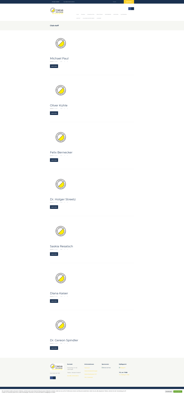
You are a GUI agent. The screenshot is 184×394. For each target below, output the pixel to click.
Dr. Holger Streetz (63, 199)
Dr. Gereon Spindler (64, 340)
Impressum (87, 367)
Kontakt (78, 18)
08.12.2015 (55, 202)
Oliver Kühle (58, 105)
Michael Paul (59, 58)
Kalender (99, 18)
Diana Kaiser (59, 293)
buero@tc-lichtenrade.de (69, 1)
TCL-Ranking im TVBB (124, 374)
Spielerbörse (108, 14)
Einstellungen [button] (169, 391)
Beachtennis (100, 14)
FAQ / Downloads (88, 377)
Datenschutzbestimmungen (90, 371)
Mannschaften (90, 14)
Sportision (129, 1)
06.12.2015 (55, 296)
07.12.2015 (55, 249)
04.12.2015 (55, 343)
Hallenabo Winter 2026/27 (88, 18)
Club (77, 14)
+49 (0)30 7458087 (55, 1)
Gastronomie (124, 14)
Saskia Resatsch (61, 246)
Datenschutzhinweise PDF (90, 374)
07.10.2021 (55, 61)
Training (83, 14)
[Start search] (121, 1)
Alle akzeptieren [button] (177, 391)
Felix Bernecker (61, 152)
